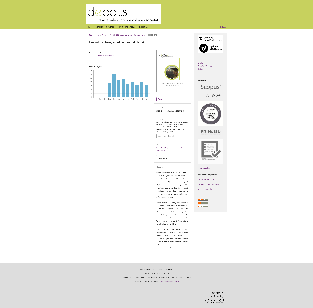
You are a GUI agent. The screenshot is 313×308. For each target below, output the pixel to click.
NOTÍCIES (99, 27)
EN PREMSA (143, 27)
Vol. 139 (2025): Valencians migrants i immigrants (127, 35)
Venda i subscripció (206, 189)
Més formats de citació (166, 136)
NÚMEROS (110, 27)
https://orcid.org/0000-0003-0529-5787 (101, 55)
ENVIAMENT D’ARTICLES (126, 27)
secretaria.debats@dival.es (169, 281)
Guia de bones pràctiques (208, 184)
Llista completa (204, 168)
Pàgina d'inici (94, 35)
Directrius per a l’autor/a (208, 179)
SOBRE (88, 27)
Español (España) (205, 66)
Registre (210, 2)
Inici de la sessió (221, 2)
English (201, 63)
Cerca (223, 27)
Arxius (104, 35)
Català (200, 69)
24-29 (162, 99)
